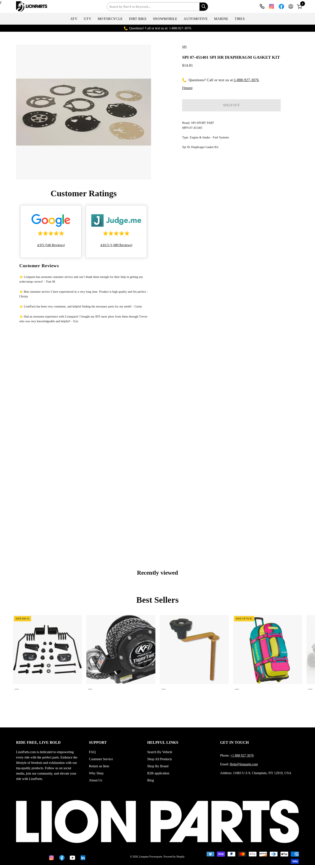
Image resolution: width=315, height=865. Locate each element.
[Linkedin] (82, 858)
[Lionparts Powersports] (32, 6)
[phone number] (262, 6)
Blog (150, 780)
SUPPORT (98, 742)
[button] (74, 19)
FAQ (92, 752)
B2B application (158, 773)
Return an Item (99, 766)
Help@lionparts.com (244, 764)
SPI (184, 46)
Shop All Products (159, 759)
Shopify (180, 856)
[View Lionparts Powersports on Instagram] (271, 6)
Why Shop (96, 773)
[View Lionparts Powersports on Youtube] (71, 858)
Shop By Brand (157, 766)
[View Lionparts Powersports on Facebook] (281, 6)
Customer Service (101, 759)
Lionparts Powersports (150, 856)
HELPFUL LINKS (162, 742)
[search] (204, 6)
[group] (157, 653)
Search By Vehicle (159, 752)
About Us (95, 780)
